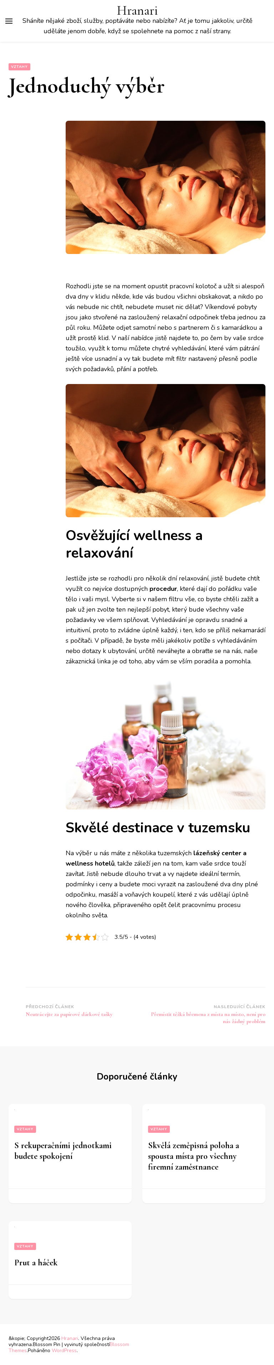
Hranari (137, 11)
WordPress (64, 1350)
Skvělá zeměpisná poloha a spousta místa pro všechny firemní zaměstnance (193, 1156)
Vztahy (19, 66)
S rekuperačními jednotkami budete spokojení (63, 1150)
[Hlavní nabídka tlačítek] (8, 21)
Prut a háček (35, 1262)
